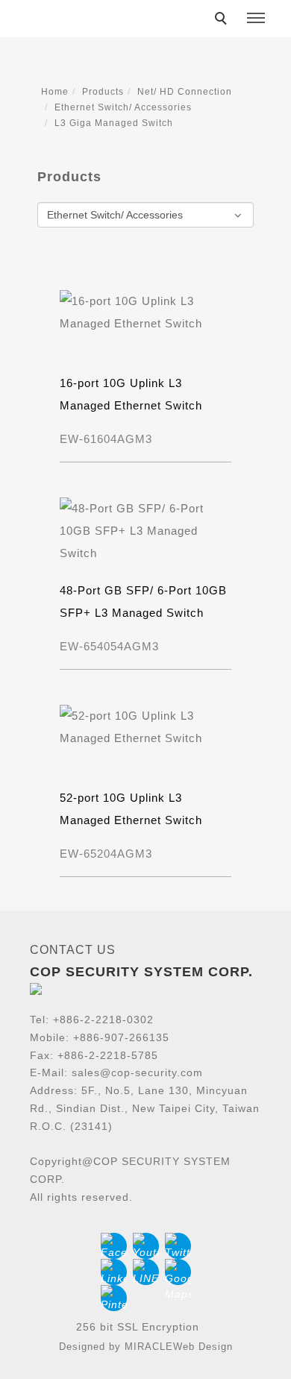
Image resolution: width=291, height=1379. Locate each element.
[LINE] (146, 1272)
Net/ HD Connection (184, 92)
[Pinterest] (114, 1298)
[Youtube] (146, 1246)
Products (103, 92)
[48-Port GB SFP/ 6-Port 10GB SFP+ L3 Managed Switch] (145, 530)
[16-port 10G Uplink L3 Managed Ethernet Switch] (145, 311)
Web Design (203, 1346)
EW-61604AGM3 (106, 439)
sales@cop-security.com (137, 1072)
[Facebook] (114, 1246)
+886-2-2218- (88, 1019)
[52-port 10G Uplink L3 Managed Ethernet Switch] (145, 726)
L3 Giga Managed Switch (113, 123)
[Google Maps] (178, 1272)
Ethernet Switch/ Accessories (123, 107)
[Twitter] (178, 1246)
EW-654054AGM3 (109, 646)
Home (55, 92)
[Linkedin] (114, 1272)
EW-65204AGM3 (106, 853)
